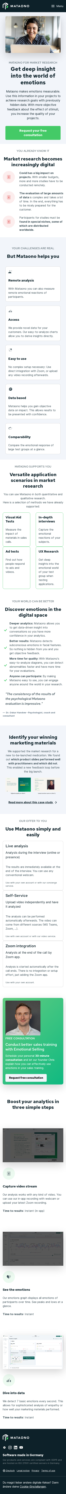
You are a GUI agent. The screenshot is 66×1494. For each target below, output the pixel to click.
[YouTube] (21, 1447)
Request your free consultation (33, 133)
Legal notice (23, 1470)
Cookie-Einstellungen (33, 1486)
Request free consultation (26, 1078)
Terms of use (48, 1470)
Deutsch (10, 1470)
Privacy (35, 1470)
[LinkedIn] (15, 1447)
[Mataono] (16, 6)
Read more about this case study (30, 802)
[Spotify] (4, 1447)
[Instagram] (10, 1447)
